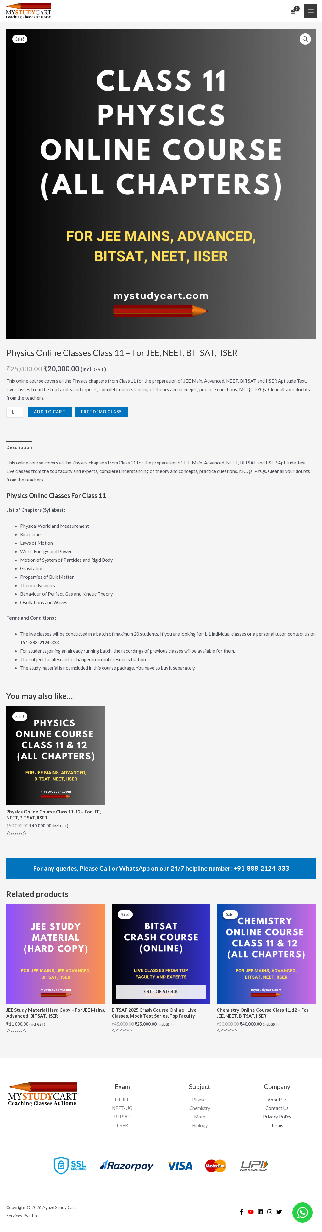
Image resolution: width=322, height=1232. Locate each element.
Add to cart (49, 411)
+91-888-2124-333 (261, 868)
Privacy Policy (277, 1116)
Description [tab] (19, 447)
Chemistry (199, 1108)
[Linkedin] (260, 1212)
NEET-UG (122, 1108)
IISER (122, 1125)
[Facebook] (241, 1212)
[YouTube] (251, 1212)
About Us (277, 1099)
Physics (200, 1099)
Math (199, 1116)
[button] (305, 39)
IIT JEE (122, 1099)
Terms (277, 1125)
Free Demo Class (101, 411)
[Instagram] (270, 1212)
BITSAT (122, 1116)
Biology (200, 1125)
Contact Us (277, 1108)
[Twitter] (279, 1212)
